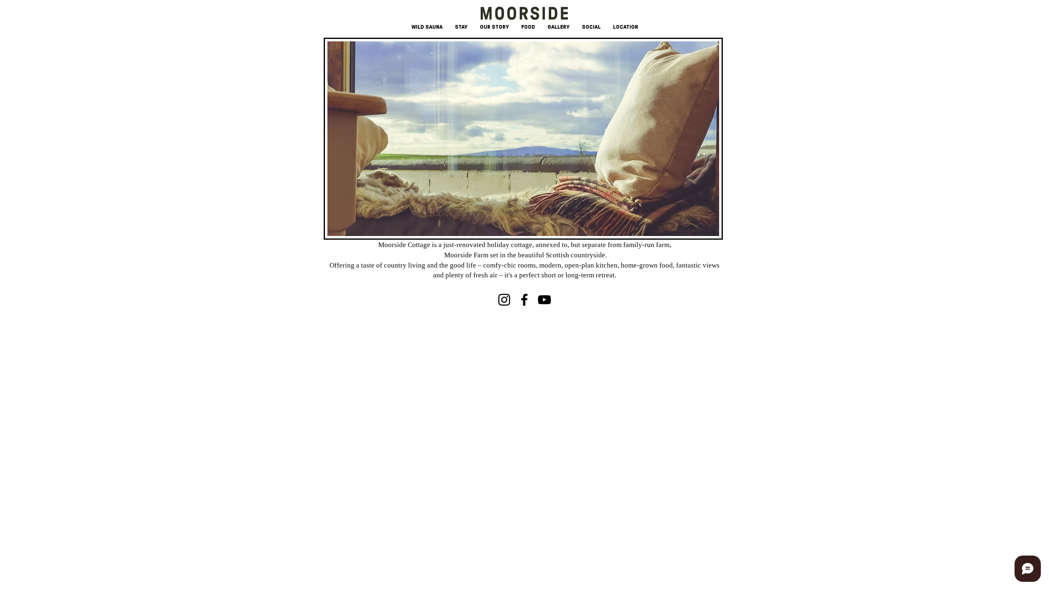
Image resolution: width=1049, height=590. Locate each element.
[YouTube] (544, 300)
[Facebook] (524, 300)
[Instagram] (504, 300)
